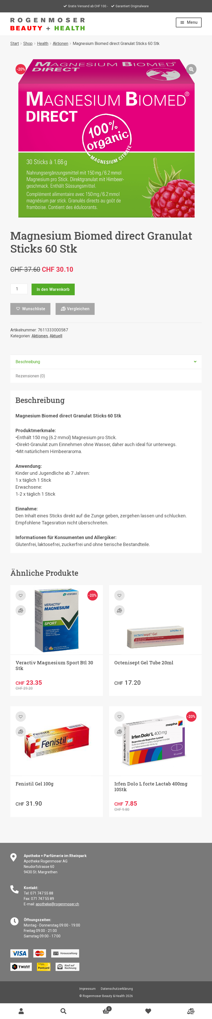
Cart (97, 1007)
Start (14, 43)
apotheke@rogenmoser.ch (57, 904)
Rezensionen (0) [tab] (30, 376)
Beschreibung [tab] (28, 361)
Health (42, 43)
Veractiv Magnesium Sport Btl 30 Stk (54, 665)
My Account (21, 1011)
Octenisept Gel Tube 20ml (143, 662)
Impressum (87, 989)
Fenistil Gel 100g (35, 784)
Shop (28, 43)
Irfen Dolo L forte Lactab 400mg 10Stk (150, 786)
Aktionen (60, 43)
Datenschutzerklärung (117, 989)
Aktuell (56, 335)
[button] (191, 69)
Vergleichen (77, 308)
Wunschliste (148, 1011)
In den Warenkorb (53, 289)
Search (63, 1011)
